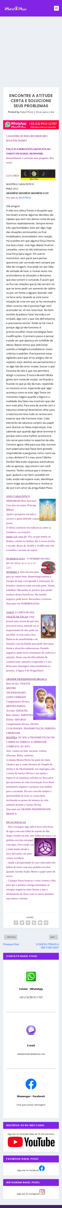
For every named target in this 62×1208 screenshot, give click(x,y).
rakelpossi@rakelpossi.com (31, 1054)
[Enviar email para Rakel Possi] (31, 1037)
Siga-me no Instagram (28, 1193)
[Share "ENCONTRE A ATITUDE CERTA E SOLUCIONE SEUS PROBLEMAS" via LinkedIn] (34, 923)
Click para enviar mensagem (31, 1104)
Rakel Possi (26, 112)
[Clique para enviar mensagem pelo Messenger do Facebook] (31, 1088)
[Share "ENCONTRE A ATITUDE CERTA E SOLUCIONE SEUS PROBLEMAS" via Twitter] (22, 923)
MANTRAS (25, 197)
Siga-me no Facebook (28, 1170)
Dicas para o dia (45, 112)
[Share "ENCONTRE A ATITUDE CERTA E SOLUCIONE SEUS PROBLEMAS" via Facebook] (16, 923)
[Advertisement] (31, 49)
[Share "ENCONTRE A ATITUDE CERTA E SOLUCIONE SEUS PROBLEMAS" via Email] (40, 923)
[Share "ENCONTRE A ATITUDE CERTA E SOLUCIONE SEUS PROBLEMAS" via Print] (46, 923)
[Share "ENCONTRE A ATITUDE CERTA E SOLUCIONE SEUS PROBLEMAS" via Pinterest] (28, 923)
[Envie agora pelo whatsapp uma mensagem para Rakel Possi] (31, 981)
